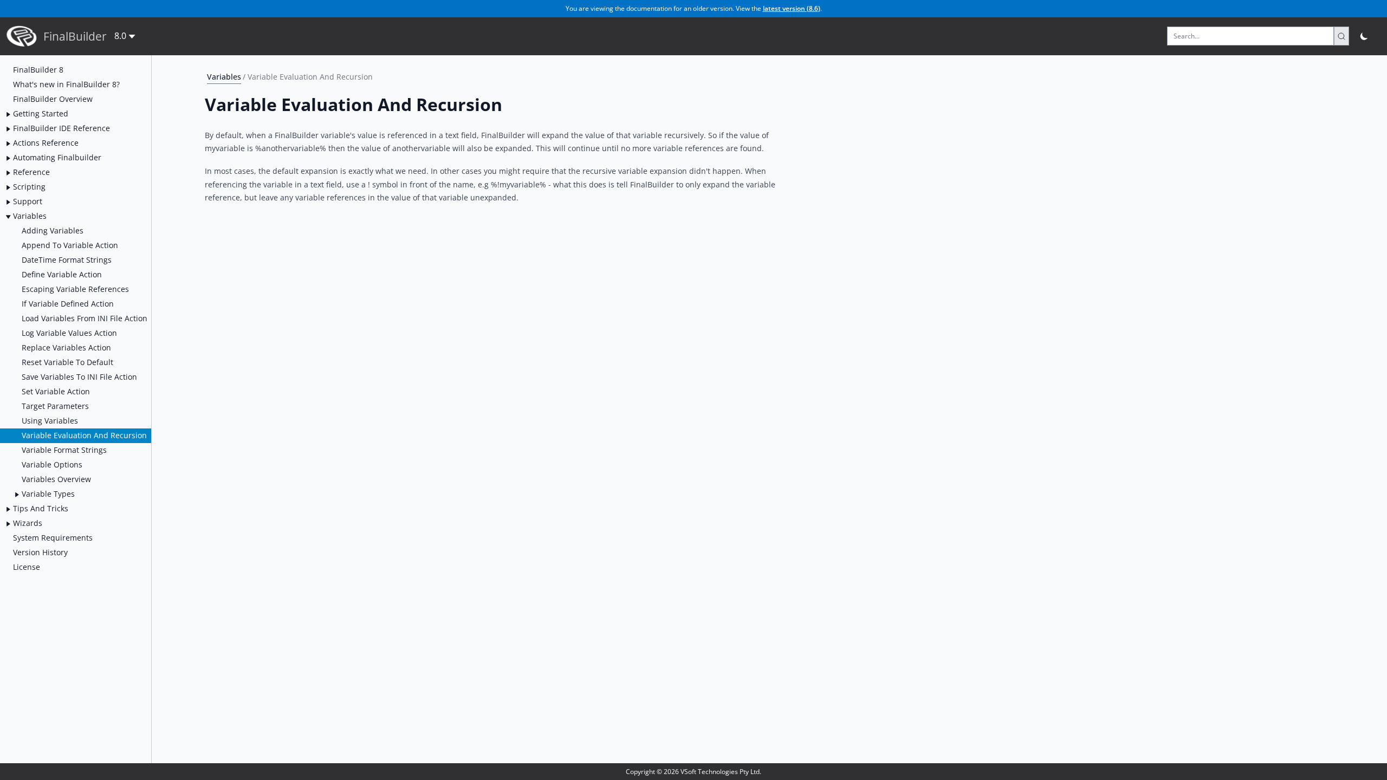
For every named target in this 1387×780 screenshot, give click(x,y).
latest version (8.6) (791, 8)
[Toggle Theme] (1364, 36)
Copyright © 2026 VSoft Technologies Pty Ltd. (693, 771)
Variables (224, 77)
